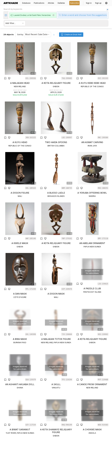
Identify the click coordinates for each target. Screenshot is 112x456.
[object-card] (20, 69)
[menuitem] (12, 3)
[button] (106, 3)
